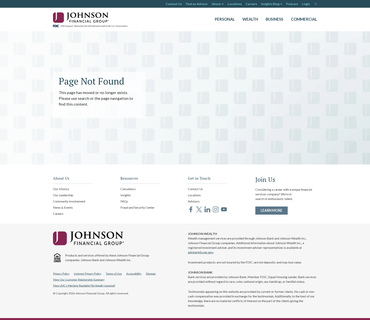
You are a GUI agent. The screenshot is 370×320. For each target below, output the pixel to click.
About (216, 4)
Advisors (194, 201)
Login (306, 4)
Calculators (128, 189)
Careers (251, 4)
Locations (235, 4)
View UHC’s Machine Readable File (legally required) (84, 285)
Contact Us (174, 4)
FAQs (124, 201)
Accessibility (133, 273)
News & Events (63, 207)
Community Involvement (69, 201)
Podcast (292, 4)
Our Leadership (63, 195)
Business (274, 19)
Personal (225, 19)
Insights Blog (270, 4)
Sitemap (151, 273)
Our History (61, 189)
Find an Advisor (197, 4)
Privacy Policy (61, 273)
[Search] (316, 4)
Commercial (304, 19)
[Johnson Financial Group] (82, 17)
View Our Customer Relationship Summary (78, 279)
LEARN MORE (274, 210)
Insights (125, 195)
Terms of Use (114, 273)
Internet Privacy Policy (87, 273)
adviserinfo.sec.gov (200, 252)
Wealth (250, 19)
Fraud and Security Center (137, 207)
